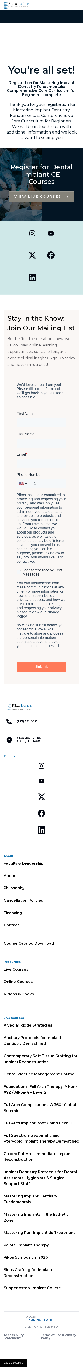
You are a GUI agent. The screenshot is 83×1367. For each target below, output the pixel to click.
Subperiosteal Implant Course (32, 1288)
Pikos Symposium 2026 (26, 1257)
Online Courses (18, 981)
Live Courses (16, 969)
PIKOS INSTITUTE (38, 1319)
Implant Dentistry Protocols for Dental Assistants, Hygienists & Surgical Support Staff (40, 1178)
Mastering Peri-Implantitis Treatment (39, 1232)
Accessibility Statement (14, 1337)
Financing (13, 913)
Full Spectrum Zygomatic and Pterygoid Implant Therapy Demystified (41, 1138)
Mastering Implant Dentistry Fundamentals (30, 1199)
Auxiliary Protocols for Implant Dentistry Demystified (32, 1041)
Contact (11, 925)
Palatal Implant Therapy (26, 1245)
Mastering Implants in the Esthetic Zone (36, 1217)
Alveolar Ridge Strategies (28, 1025)
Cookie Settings (13, 1362)
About (9, 876)
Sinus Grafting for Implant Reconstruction (28, 1273)
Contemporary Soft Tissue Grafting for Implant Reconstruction (40, 1059)
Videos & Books (19, 994)
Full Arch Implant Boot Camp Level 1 (38, 1123)
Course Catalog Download (29, 943)
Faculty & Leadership (24, 863)
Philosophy (14, 888)
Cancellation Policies (23, 900)
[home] (16, 5)
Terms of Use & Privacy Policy (58, 1337)
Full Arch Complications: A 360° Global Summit (40, 1108)
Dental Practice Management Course (39, 1074)
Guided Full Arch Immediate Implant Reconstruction (38, 1157)
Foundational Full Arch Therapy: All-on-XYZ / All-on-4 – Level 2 (40, 1089)
